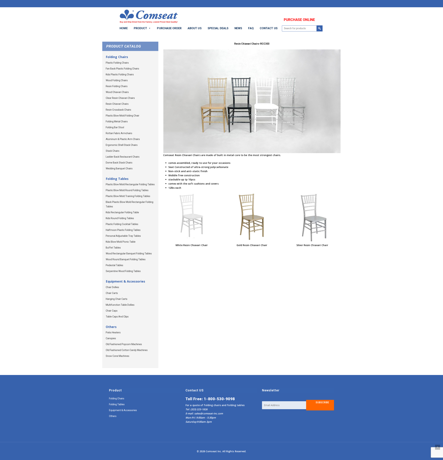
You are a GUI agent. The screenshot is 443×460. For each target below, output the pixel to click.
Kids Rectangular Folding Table (122, 212)
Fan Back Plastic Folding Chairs (122, 68)
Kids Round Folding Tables (120, 218)
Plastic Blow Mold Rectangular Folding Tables (130, 184)
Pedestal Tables (114, 265)
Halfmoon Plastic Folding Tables (123, 230)
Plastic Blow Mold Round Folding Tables (127, 190)
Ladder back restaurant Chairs (122, 156)
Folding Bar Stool (115, 127)
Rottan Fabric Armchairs (119, 133)
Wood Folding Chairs (117, 80)
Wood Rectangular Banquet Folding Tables (129, 253)
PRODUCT (140, 28)
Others (112, 416)
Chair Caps (111, 310)
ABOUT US (195, 28)
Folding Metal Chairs (117, 121)
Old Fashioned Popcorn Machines (124, 344)
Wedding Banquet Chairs (119, 168)
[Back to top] (437, 447)
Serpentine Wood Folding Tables (123, 271)
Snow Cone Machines (117, 356)
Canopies (111, 338)
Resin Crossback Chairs (118, 109)
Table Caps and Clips (117, 316)
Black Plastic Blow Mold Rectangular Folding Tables (129, 204)
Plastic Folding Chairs (117, 62)
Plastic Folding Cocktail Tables (122, 224)
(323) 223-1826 (198, 409)
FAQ (251, 28)
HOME (124, 28)
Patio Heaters (113, 332)
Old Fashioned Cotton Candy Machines (127, 350)
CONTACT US (269, 28)
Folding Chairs (116, 398)
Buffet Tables (113, 247)
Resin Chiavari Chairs (117, 103)
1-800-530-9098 (219, 399)
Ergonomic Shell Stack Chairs (122, 145)
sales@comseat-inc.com (208, 413)
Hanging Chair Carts (116, 299)
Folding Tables (117, 404)
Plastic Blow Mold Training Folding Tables (128, 196)
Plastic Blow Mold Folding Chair (122, 115)
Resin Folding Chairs (117, 86)
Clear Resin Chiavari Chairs (120, 98)
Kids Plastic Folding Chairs (120, 74)
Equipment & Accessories (123, 410)
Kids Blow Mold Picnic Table (120, 241)
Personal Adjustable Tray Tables (123, 235)
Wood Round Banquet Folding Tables (126, 259)
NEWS (238, 28)
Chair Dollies (112, 287)
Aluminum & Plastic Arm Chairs (123, 139)
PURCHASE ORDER (169, 28)
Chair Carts (112, 293)
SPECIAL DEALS (218, 28)
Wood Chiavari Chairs (117, 92)
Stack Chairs (112, 150)
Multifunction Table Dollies (120, 304)
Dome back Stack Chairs (119, 162)
